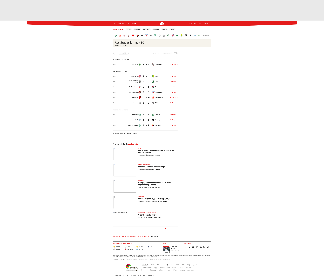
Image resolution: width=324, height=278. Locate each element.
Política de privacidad (132, 259)
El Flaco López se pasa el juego (151, 166)
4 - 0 (146, 114)
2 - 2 (146, 64)
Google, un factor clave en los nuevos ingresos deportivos (154, 184)
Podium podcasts (160, 270)
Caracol (195, 265)
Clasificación (146, 29)
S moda (175, 270)
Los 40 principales (152, 265)
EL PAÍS (145, 265)
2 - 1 (146, 76)
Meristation (190, 270)
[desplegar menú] (114, 23)
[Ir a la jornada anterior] (114, 53)
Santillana (160, 265)
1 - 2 (146, 102)
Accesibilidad (166, 259)
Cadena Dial (168, 268)
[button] (132, 270)
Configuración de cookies (155, 259)
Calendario (156, 29)
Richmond (143, 270)
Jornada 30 (123, 53)
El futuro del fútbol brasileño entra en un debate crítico (156, 151)
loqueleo (182, 270)
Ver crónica (173, 87)
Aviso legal (122, 259)
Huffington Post (147, 268)
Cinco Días (162, 268)
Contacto (115, 259)
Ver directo (173, 64)
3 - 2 (146, 87)
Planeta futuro (182, 268)
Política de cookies (143, 259)
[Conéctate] (200, 23)
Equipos (172, 29)
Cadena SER (178, 265)
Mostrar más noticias (171, 229)
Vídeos (134, 23)
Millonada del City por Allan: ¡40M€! (154, 199)
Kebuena (188, 268)
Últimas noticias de (125, 144)
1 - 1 (146, 81)
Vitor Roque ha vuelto (147, 215)
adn (189, 265)
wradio (156, 268)
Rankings (164, 29)
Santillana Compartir (170, 265)
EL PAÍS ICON (167, 270)
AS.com (183, 265)
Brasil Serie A (118, 29)
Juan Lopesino (142, 155)
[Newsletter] (195, 23)
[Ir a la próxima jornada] (132, 53)
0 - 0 (146, 97)
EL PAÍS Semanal (175, 268)
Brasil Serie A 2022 (143, 236)
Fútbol (128, 23)
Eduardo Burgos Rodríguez (146, 201)
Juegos (190, 23)
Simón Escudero (142, 217)
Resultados (121, 23)
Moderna (152, 270)
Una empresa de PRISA (132, 266)
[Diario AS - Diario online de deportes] (162, 23)
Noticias (129, 29)
